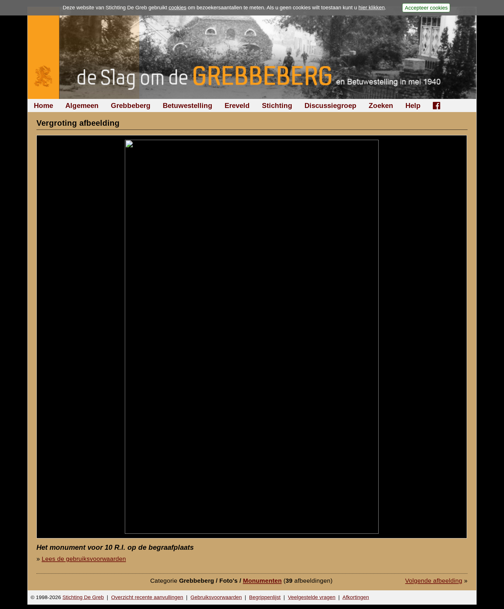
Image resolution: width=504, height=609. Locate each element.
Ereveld (237, 105)
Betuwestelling (187, 105)
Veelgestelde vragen (311, 597)
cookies (177, 8)
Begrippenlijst (265, 597)
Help (413, 105)
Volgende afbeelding (433, 580)
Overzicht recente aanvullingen (147, 597)
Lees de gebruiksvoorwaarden (84, 558)
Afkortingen (355, 597)
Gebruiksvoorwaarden (216, 597)
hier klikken (371, 8)
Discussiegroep (330, 105)
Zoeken (381, 105)
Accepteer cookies (426, 8)
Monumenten (262, 580)
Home (43, 105)
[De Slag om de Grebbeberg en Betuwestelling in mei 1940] (252, 53)
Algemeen (82, 105)
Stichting (277, 105)
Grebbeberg (130, 105)
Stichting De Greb (83, 597)
